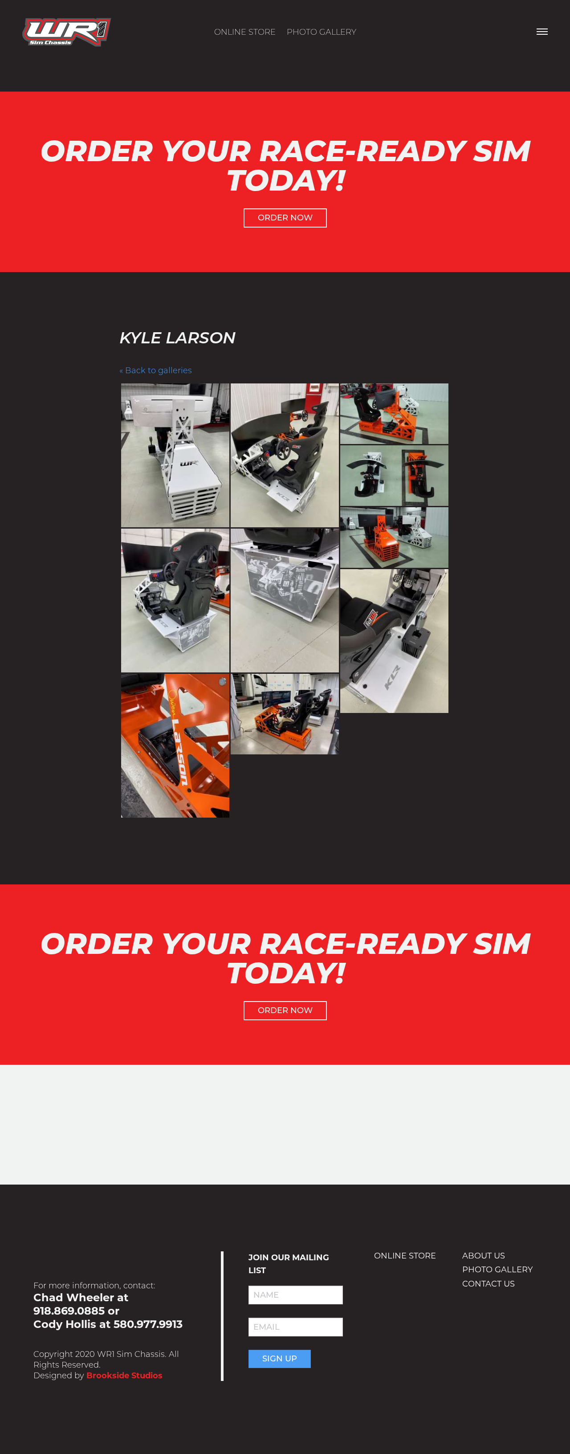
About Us (483, 1256)
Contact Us (488, 1284)
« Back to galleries (155, 370)
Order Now (285, 218)
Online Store (245, 32)
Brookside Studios (124, 1376)
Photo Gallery (321, 32)
